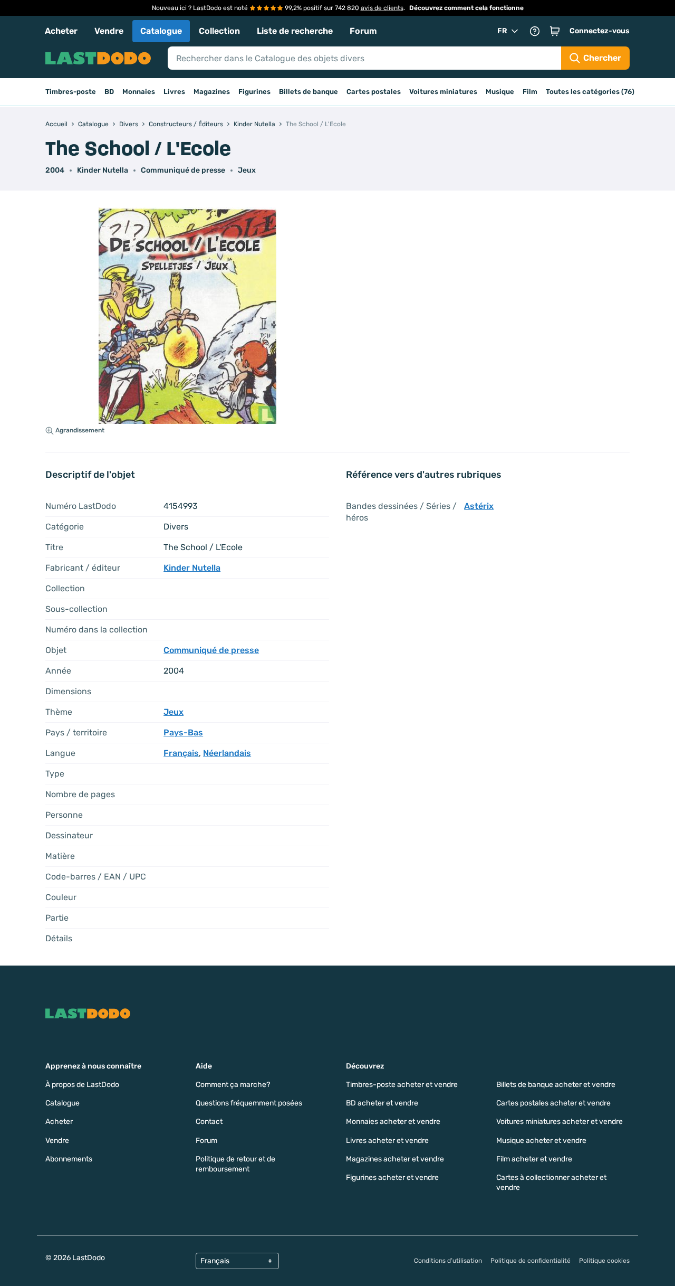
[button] (554, 31)
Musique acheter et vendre (541, 1140)
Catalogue (161, 31)
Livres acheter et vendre (387, 1140)
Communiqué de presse (183, 170)
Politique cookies (604, 1260)
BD (109, 92)
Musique (500, 92)
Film (530, 92)
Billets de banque (308, 92)
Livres (174, 92)
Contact (209, 1121)
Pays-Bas (183, 732)
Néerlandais (227, 753)
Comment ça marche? (233, 1084)
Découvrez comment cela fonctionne (466, 8)
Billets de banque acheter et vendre (555, 1084)
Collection (219, 31)
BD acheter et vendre (382, 1103)
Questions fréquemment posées (249, 1103)
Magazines (212, 92)
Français (181, 753)
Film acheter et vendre (534, 1159)
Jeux (247, 170)
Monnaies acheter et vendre (393, 1121)
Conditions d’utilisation (448, 1260)
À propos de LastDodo (82, 1084)
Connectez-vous (600, 30)
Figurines (254, 92)
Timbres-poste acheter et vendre (402, 1084)
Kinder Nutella (102, 170)
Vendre (108, 31)
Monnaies (138, 92)
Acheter (61, 31)
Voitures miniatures (443, 92)
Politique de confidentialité (530, 1260)
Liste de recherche (295, 31)
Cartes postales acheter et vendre (553, 1103)
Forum (363, 31)
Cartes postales (373, 92)
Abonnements (68, 1159)
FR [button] (502, 30)
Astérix (479, 506)
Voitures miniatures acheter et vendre (559, 1121)
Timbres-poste (70, 92)
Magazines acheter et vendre (395, 1159)
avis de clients (382, 8)
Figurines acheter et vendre (392, 1177)
